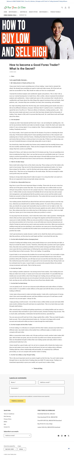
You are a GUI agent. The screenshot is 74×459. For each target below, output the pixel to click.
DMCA (5, 421)
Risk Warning (7, 416)
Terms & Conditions (9, 413)
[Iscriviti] (29, 435)
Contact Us (7, 427)
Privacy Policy (7, 419)
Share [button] (12, 76)
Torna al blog (38, 368)
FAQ (5, 424)
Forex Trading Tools (12, 454)
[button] (13, 12)
